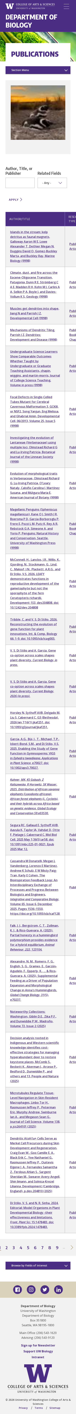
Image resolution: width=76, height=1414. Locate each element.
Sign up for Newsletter (38, 1345)
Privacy (23, 1408)
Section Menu (20, 70)
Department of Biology (31, 21)
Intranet (38, 1357)
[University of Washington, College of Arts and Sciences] (30, 6)
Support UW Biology (38, 1351)
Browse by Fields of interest (29, 1265)
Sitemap (54, 1408)
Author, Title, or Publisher (19, 171)
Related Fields (49, 173)
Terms (38, 1408)
